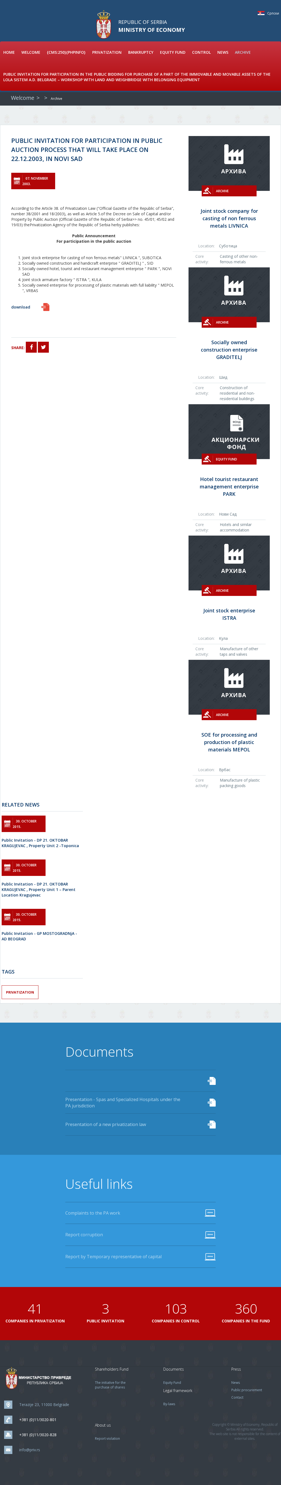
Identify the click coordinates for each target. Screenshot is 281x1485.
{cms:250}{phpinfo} (66, 52)
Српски (262, 13)
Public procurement (246, 1390)
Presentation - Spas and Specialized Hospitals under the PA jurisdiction (122, 1102)
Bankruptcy (140, 52)
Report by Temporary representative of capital (113, 1257)
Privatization (107, 52)
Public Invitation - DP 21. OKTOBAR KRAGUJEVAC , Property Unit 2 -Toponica (40, 843)
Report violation (107, 1438)
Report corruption (84, 1235)
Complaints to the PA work (92, 1213)
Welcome (30, 52)
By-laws (169, 1404)
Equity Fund (173, 52)
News (222, 52)
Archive (243, 52)
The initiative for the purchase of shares (110, 1385)
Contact (237, 1397)
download (20, 307)
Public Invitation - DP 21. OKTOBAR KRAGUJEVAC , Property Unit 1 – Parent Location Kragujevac (38, 889)
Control (201, 52)
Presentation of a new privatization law (105, 1124)
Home (9, 52)
